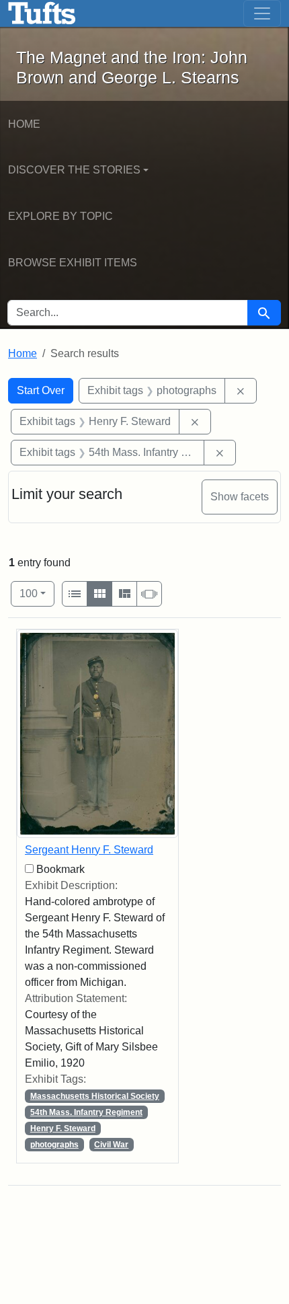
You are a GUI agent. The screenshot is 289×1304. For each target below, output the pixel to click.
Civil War (111, 1144)
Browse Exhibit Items (72, 262)
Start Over (41, 390)
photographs (54, 1144)
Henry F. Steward (62, 1128)
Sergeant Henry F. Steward (89, 849)
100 (36, 593)
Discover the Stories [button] (74, 170)
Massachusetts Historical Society (94, 1096)
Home (24, 124)
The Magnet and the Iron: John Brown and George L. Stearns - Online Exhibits (42, 13)
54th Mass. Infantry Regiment (86, 1112)
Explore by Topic (60, 216)
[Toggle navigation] (262, 13)
